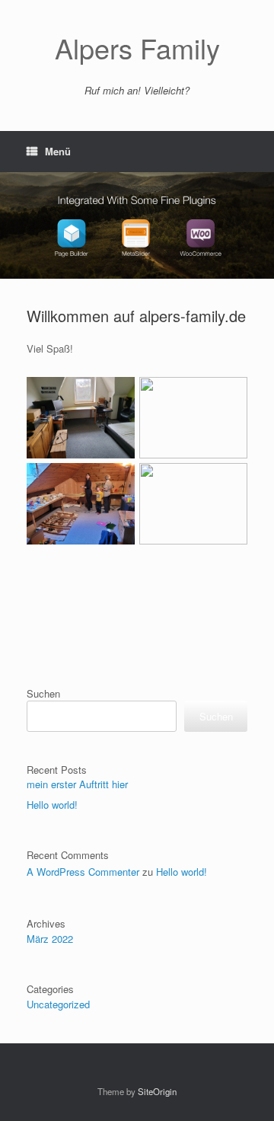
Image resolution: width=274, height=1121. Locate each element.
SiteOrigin (157, 1091)
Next (262, 218)
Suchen (43, 693)
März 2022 (50, 938)
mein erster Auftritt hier (77, 784)
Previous (12, 218)
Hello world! (52, 804)
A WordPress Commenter (83, 871)
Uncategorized (58, 1004)
